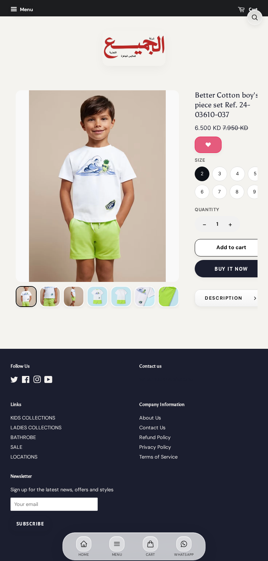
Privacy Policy (155, 447)
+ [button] (230, 224)
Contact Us (152, 427)
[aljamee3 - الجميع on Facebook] (26, 381)
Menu (26, 9)
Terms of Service (158, 457)
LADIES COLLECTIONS (35, 427)
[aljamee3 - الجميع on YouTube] (48, 381)
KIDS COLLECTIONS (32, 418)
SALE (16, 447)
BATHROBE (23, 437)
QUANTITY (207, 209)
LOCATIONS (23, 457)
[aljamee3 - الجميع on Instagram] (37, 381)
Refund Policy (155, 437)
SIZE (200, 160)
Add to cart (231, 247)
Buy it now (231, 269)
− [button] (204, 224)
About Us (150, 418)
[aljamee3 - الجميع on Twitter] (14, 381)
